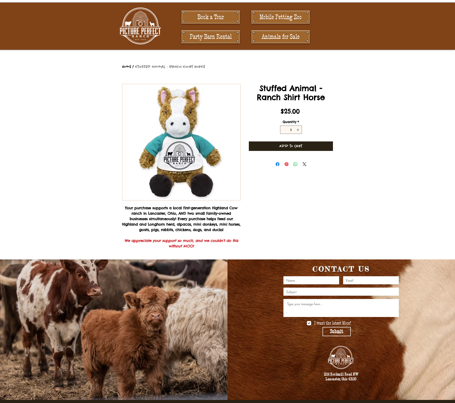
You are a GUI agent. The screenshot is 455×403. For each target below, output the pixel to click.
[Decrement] (284, 130)
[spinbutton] (291, 130)
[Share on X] (304, 164)
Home (126, 67)
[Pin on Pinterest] (286, 164)
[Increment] (298, 130)
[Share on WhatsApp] (295, 164)
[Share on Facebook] (277, 164)
